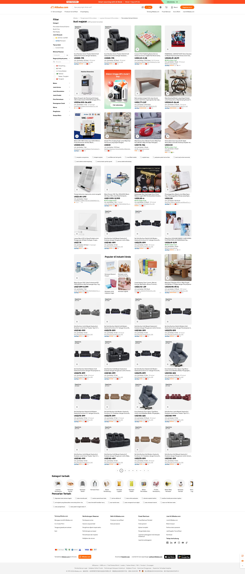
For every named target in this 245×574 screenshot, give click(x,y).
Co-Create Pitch (59, 524)
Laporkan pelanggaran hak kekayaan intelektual (149, 535)
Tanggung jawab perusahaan (63, 527)
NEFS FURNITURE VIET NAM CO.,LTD (146, 106)
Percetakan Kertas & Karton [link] (129, 18)
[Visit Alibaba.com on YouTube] (183, 542)
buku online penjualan (132, 498)
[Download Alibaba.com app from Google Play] (184, 557)
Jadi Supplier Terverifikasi (173, 531)
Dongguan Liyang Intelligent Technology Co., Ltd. (87, 149)
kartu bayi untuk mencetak (182, 157)
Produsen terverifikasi (117, 520)
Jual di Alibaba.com (172, 520)
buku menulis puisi (82, 498)
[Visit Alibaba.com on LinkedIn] (171, 542)
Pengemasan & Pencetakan (88, 18)
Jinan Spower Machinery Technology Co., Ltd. (117, 204)
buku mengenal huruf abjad (132, 502)
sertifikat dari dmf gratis (114, 157)
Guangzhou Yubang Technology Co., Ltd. (86, 106)
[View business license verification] (140, 571)
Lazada (122, 565)
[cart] (166, 7)
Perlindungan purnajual (89, 531)
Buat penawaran (115, 524)
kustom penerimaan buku (99, 498)
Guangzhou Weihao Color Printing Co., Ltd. (147, 62)
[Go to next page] (148, 470)
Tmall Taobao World (113, 565)
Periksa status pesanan (173, 527)
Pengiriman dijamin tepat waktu (91, 527)
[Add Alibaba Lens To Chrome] (84, 557)
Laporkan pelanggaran (145, 540)
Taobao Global (130, 565)
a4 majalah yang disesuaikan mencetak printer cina (69, 502)
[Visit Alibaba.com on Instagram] (179, 542)
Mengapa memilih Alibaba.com (64, 520)
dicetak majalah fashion (150, 498)
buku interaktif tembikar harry (96, 502)
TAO (137, 565)
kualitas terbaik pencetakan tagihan (171, 498)
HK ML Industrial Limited (142, 149)
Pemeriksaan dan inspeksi (90, 534)
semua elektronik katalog (124, 161)
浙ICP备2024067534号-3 (171, 571)
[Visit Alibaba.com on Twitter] (175, 542)
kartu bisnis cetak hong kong (84, 161)
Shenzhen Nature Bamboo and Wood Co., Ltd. (178, 202)
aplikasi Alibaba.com (155, 557)
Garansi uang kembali (88, 524)
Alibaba (75, 18)
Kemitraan (169, 534)
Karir (56, 531)
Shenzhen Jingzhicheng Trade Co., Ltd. (176, 106)
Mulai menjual (170, 524)
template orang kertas (82, 157)
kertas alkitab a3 (116, 498)
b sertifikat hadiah (132, 157)
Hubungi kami (142, 524)
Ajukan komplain (143, 527)
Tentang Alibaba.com (61, 516)
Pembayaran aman (87, 520)
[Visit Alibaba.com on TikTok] (186, 542)
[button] (142, 7)
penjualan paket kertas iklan (162, 157)
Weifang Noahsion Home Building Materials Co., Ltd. (117, 149)
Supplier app (125, 557)
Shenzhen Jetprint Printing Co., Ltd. (145, 291)
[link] (242, 555)
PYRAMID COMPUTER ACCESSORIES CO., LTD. (87, 200)
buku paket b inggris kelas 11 (78, 506)
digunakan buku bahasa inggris (63, 498)
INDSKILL (168, 150)
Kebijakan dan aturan (88, 538)
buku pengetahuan (60, 506)
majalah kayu (145, 157)
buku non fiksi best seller (169, 502)
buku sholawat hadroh (151, 502)
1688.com (103, 565)
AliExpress (95, 565)
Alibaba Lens (66, 557)
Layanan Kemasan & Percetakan (109, 18)
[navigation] (61, 244)
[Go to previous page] (117, 470)
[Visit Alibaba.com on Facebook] (167, 542)
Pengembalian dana (144, 531)
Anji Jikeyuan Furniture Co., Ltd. (83, 62)
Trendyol (142, 565)
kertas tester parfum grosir (104, 161)
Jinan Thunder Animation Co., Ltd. (145, 204)
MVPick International (171, 63)
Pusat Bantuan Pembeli (145, 520)
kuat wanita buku (114, 502)
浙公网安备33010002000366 (154, 571)
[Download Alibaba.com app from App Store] (170, 557)
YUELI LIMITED (78, 246)
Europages (150, 565)
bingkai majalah (98, 157)
